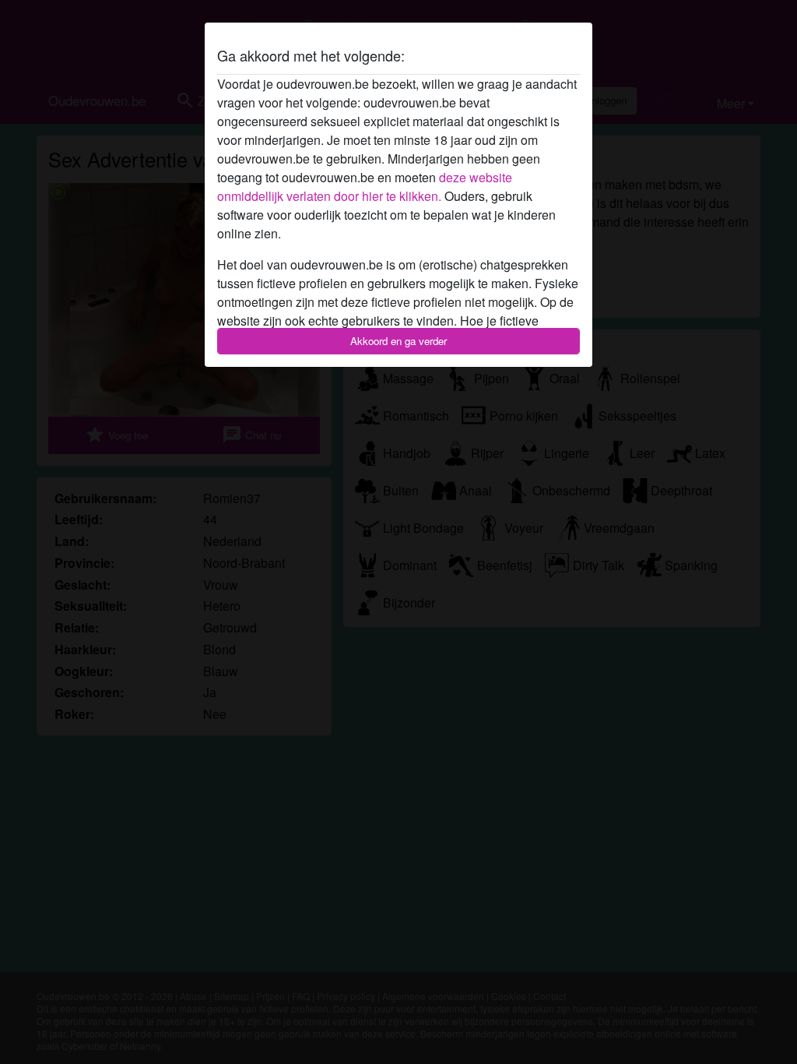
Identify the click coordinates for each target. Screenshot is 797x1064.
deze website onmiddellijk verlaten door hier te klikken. (364, 186)
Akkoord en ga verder (398, 340)
